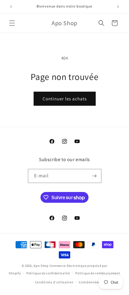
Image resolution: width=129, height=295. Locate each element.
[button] (12, 23)
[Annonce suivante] (117, 6)
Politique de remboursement (97, 273)
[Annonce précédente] (11, 6)
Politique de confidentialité (48, 273)
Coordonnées (89, 282)
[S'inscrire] (94, 176)
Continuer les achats (65, 99)
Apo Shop (41, 266)
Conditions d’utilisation (54, 282)
